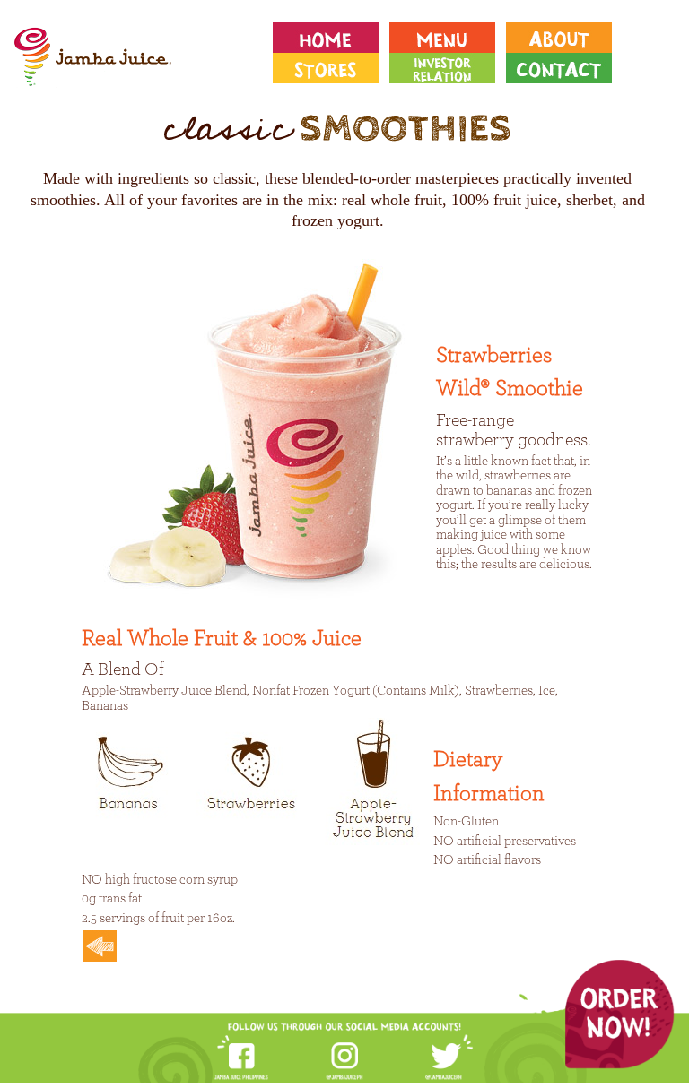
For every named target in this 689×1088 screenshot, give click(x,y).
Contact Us (564, 68)
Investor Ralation (447, 68)
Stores (331, 68)
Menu (447, 37)
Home (331, 37)
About (564, 37)
